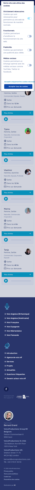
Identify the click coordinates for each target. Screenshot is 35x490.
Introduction (11, 353)
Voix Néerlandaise (14, 331)
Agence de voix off (14, 357)
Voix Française (12, 322)
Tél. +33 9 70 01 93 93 (12, 462)
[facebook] (6, 389)
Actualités (10, 370)
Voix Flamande (12, 335)
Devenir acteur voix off (16, 378)
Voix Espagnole (12, 327)
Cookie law (7, 476)
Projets (9, 366)
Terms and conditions (11, 474)
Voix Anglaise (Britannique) (17, 314)
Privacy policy (8, 471)
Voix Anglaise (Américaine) (17, 318)
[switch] (29, 18)
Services (10, 362)
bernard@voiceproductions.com (17, 459)
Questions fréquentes (15, 374)
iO (14, 485)
